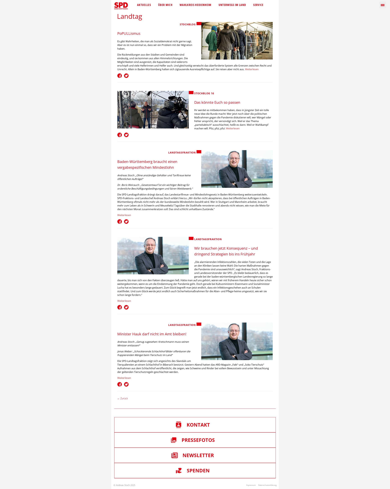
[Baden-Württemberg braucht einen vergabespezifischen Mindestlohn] (237, 169)
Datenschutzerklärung (267, 485)
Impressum (251, 485)
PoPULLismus (128, 33)
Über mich (165, 5)
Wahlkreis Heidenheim (195, 5)
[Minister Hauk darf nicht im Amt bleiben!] (237, 341)
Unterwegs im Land (232, 5)
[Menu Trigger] (382, 5)
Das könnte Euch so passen (217, 102)
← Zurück (122, 398)
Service (258, 5)
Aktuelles (144, 5)
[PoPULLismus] (237, 41)
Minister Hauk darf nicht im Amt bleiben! (151, 333)
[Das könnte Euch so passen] (153, 109)
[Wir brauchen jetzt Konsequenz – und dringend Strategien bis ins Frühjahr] (153, 255)
